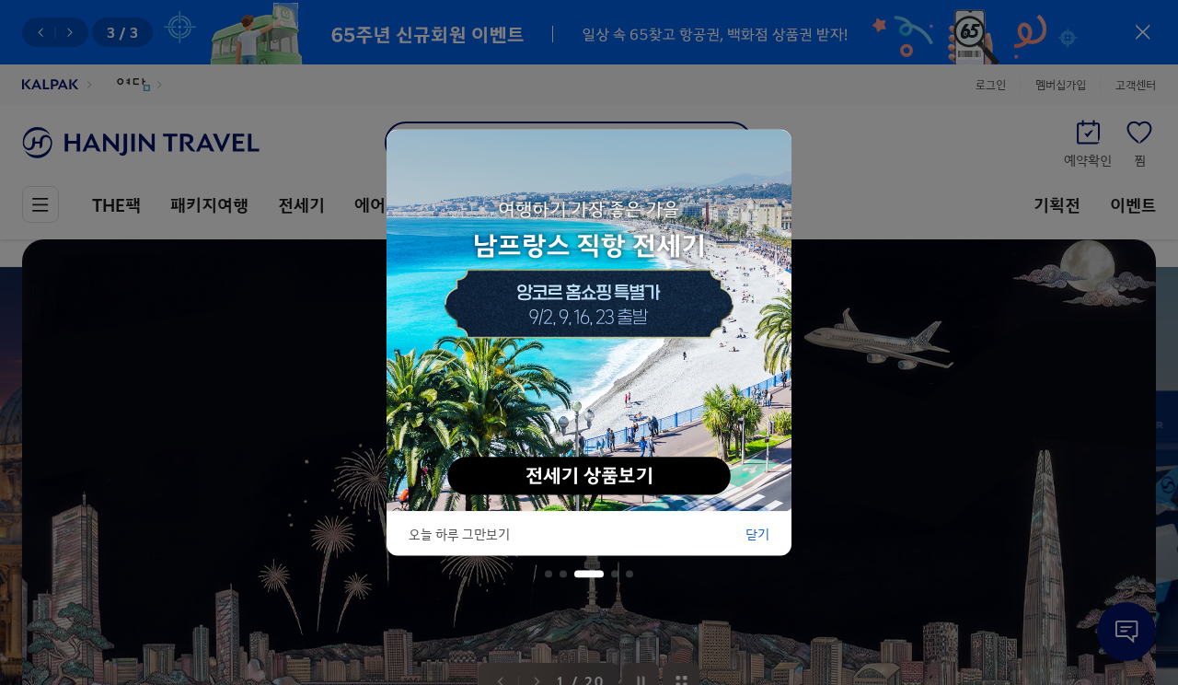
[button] (548, 574)
